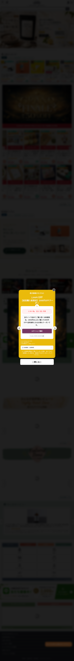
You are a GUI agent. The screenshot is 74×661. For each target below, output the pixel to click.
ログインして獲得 (37, 331)
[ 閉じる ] (37, 362)
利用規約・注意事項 (29, 347)
